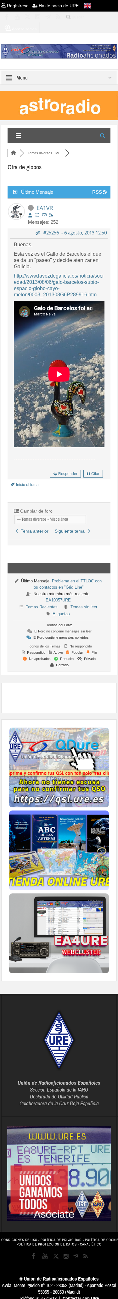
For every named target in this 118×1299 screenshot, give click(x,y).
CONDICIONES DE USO (19, 1240)
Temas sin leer (83, 607)
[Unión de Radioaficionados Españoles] (59, 51)
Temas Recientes (42, 607)
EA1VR (45, 208)
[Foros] (13, 153)
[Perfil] (30, 215)
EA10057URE (58, 600)
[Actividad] (51, 215)
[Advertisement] (63, 697)
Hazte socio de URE (58, 5)
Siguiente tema (71, 531)
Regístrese (19, 5)
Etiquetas (61, 613)
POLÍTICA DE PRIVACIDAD (61, 1240)
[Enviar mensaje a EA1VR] (44, 215)
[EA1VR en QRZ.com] (37, 215)
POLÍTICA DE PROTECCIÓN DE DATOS (47, 1244)
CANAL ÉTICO (91, 1244)
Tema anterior (33, 531)
